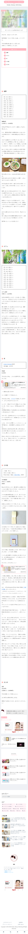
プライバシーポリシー (7, 924)
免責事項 (21, 922)
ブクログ (13, 398)
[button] (25, 458)
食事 (7, 52)
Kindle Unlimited (8, 364)
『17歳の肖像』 (17, 474)
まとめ (7, 64)
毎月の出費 (5, 717)
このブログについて (7, 922)
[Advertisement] (14, 78)
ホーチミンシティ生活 (7, 719)
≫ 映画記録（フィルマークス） (9, 872)
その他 (7, 61)
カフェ (7, 55)
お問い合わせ (21, 924)
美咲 (14, 864)
